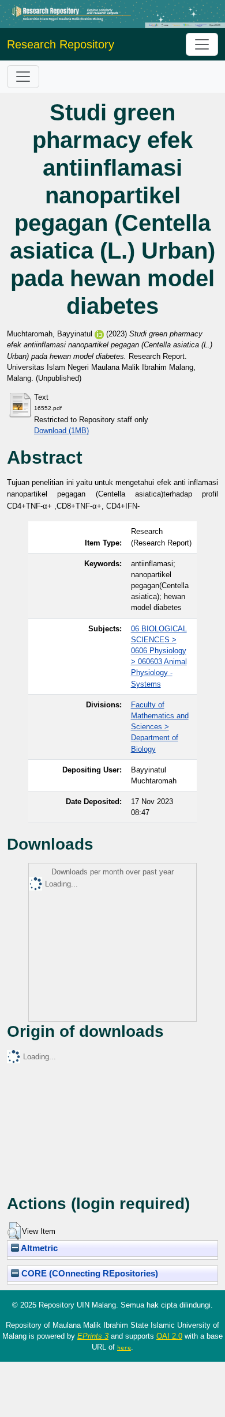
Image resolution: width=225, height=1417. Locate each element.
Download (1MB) (61, 430)
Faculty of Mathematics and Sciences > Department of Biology (160, 726)
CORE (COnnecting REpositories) (88, 1273)
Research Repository (60, 44)
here (124, 1347)
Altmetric (38, 1248)
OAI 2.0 (169, 1336)
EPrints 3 (92, 1336)
